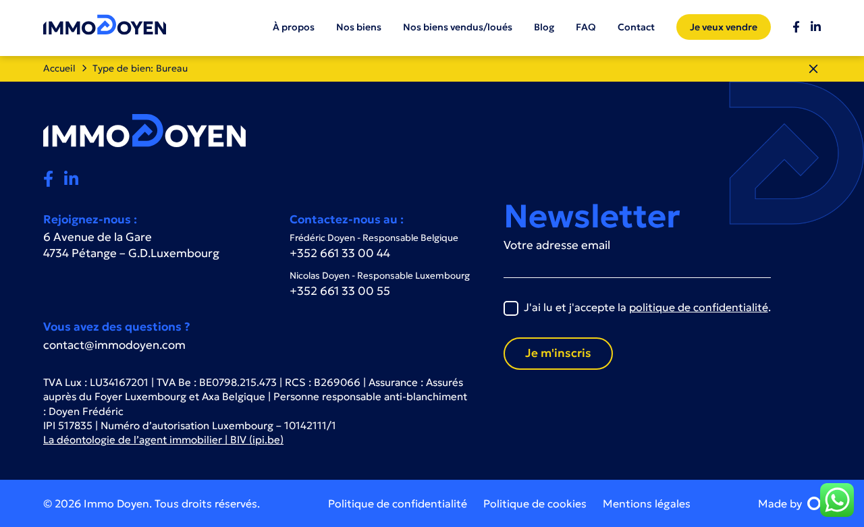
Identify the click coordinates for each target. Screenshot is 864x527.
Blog (544, 27)
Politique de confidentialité (397, 503)
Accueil (59, 68)
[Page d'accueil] (104, 24)
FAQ (586, 27)
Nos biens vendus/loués (457, 27)
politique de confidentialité (698, 307)
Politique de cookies (535, 503)
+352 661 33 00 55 (340, 290)
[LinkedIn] (816, 28)
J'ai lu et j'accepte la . (647, 307)
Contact (636, 27)
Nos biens (358, 27)
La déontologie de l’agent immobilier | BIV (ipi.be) (163, 439)
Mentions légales (647, 503)
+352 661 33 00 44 (340, 253)
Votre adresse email (557, 245)
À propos (294, 27)
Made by (780, 503)
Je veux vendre (723, 27)
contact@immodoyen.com (114, 344)
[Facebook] (796, 28)
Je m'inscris (558, 352)
